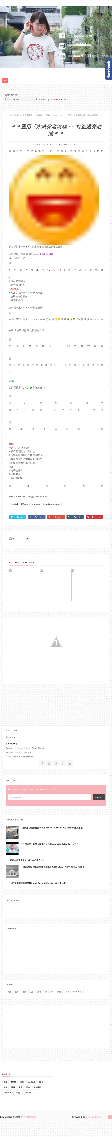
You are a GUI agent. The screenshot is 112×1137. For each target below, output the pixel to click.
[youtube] (70, 763)
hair (67, 992)
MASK (13, 1082)
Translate (61, 99)
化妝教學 (27, 1092)
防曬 (59, 992)
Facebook (39, 517)
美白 (17, 992)
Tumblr (77, 517)
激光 (20, 1087)
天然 (32, 992)
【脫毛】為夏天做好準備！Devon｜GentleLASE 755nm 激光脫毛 (52, 827)
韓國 (13, 1087)
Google (58, 517)
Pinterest (96, 517)
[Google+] (63, 763)
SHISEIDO (49, 992)
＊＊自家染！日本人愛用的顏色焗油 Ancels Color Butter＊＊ (50, 844)
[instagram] (49, 763)
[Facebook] (42, 763)
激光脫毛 (37, 1087)
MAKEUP (31, 1082)
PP (27, 538)
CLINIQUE (77, 992)
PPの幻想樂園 (28, 1117)
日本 (28, 1087)
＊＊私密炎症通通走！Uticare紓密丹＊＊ (25, 860)
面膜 (24, 992)
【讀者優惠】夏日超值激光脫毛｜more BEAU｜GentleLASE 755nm (53, 866)
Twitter (20, 517)
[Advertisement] (25, 702)
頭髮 (18, 1092)
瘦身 (5, 1087)
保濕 (9, 992)
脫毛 (39, 992)
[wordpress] (56, 763)
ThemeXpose (94, 1117)
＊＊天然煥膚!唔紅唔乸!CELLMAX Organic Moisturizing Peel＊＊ (37, 883)
